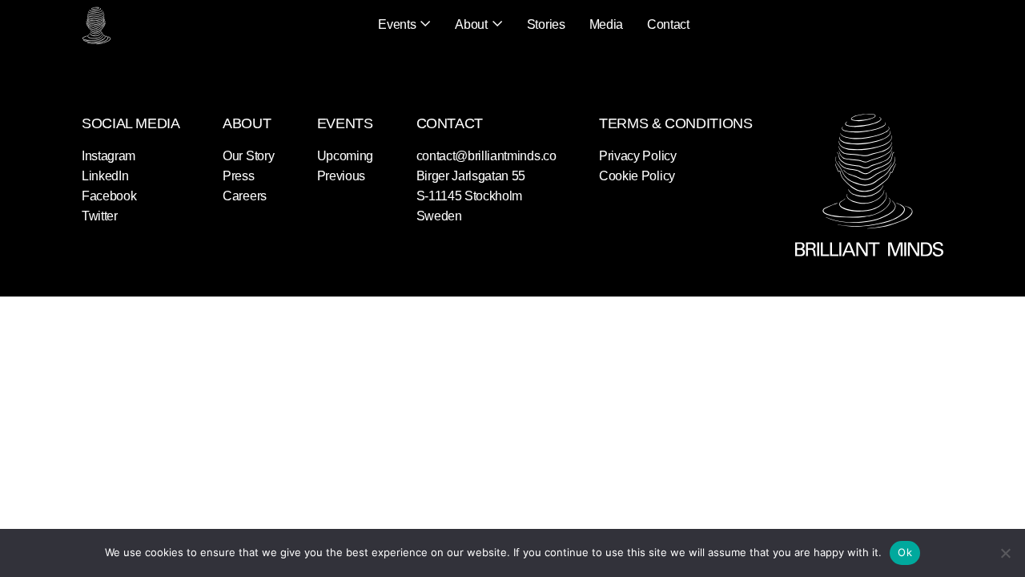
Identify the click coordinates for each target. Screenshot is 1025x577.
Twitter (100, 216)
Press (238, 176)
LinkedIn (105, 176)
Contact (668, 24)
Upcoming (345, 156)
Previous (341, 176)
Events (397, 24)
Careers (245, 196)
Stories (546, 24)
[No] (1005, 553)
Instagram (108, 156)
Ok (905, 552)
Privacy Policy (638, 156)
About (471, 24)
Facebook (109, 196)
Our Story (248, 156)
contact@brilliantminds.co (486, 156)
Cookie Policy (637, 176)
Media (606, 24)
